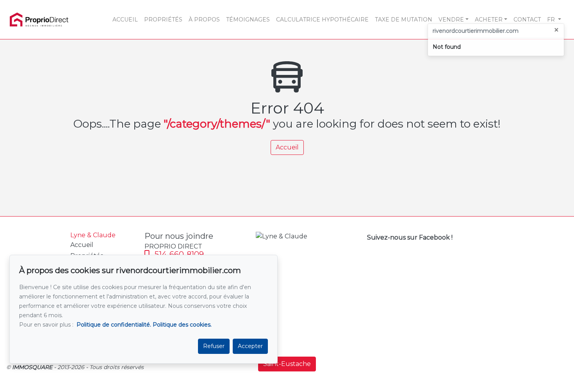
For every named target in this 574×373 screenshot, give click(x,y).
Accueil (287, 147)
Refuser (214, 346)
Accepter (250, 346)
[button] (554, 19)
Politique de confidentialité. (114, 324)
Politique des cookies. (182, 324)
